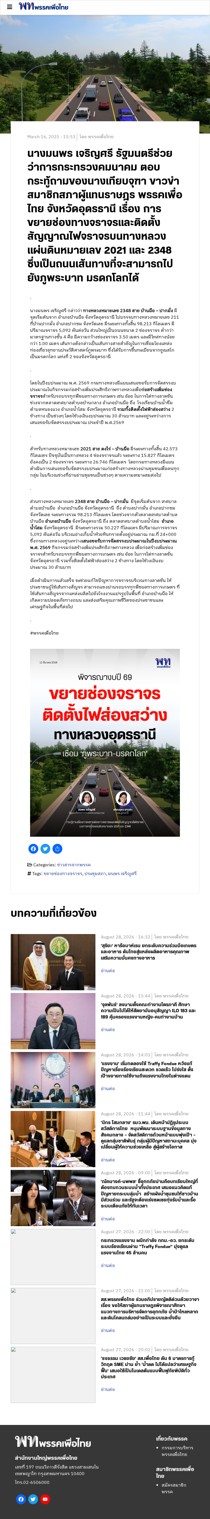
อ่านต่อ (108, 971)
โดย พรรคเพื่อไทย (97, 137)
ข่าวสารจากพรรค (74, 865)
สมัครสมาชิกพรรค (174, 1489)
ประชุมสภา (95, 874)
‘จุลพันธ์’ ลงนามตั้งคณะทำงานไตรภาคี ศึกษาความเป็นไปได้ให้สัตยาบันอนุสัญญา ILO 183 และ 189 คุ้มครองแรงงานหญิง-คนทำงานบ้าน (148, 1011)
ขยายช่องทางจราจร (63, 874)
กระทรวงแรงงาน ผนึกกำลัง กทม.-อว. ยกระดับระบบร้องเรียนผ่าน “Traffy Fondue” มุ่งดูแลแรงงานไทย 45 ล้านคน (147, 1246)
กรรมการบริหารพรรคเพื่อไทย (177, 1451)
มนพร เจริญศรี (122, 874)
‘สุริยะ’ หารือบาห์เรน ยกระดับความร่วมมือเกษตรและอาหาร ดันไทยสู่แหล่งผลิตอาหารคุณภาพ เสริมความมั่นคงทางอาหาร (148, 952)
